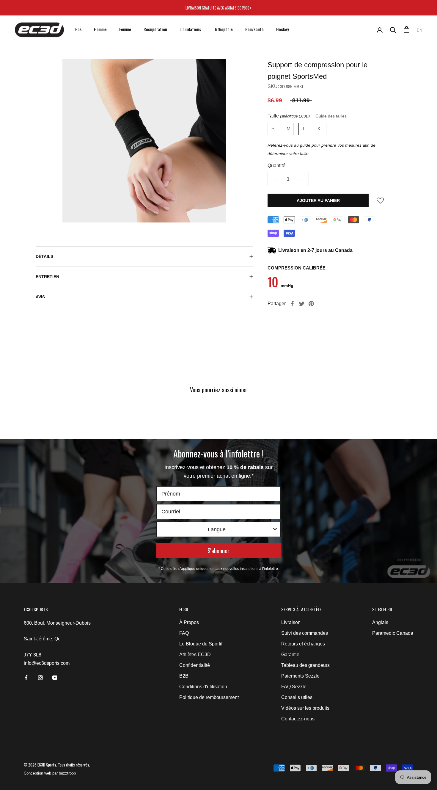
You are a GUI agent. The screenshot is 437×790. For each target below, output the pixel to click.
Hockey (282, 29)
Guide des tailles (331, 116)
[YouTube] (54, 677)
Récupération (155, 29)
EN (419, 30)
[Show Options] (275, 529)
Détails (44, 256)
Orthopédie (223, 29)
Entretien (47, 276)
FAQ (184, 633)
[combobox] (216, 529)
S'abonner (218, 550)
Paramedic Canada (392, 633)
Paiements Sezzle (300, 675)
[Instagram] (40, 677)
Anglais (380, 622)
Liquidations (190, 29)
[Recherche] (393, 29)
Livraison (291, 622)
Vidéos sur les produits (305, 708)
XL (320, 128)
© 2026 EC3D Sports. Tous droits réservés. (57, 765)
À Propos (189, 622)
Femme (125, 29)
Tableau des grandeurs (305, 665)
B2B (183, 675)
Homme (100, 29)
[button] (380, 202)
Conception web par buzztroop (50, 773)
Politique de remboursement (209, 697)
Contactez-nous (298, 718)
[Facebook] (292, 303)
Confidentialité (194, 665)
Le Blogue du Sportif (200, 643)
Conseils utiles (296, 697)
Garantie (290, 654)
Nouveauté (254, 29)
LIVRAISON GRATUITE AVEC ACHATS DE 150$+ (218, 8)
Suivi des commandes (304, 633)
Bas (78, 29)
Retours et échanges (303, 643)
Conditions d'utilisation (203, 686)
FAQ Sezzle (293, 686)
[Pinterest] (311, 303)
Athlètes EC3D (195, 654)
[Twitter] (301, 303)
